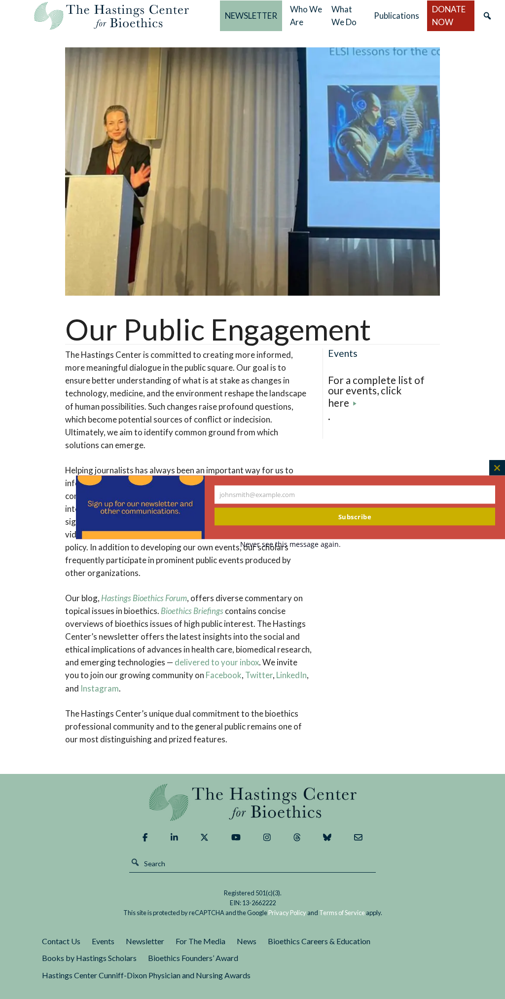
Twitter (259, 675)
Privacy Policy (287, 913)
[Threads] (297, 837)
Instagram (99, 688)
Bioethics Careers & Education (319, 941)
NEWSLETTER (251, 15)
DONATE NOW (449, 15)
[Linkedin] (174, 837)
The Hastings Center (252, 802)
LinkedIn (291, 675)
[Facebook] (145, 837)
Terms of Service (342, 913)
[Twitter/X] (204, 837)
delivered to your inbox (217, 662)
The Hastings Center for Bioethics (111, 16)
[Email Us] (358, 837)
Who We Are (306, 15)
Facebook (224, 675)
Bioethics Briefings (192, 611)
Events (103, 941)
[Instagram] (267, 837)
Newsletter (145, 941)
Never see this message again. (290, 544)
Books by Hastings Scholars (89, 957)
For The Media (200, 941)
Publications (396, 15)
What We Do (344, 15)
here (338, 402)
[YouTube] (236, 837)
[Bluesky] (327, 837)
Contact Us (61, 941)
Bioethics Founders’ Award (193, 957)
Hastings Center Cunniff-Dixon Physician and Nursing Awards (146, 975)
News (246, 941)
